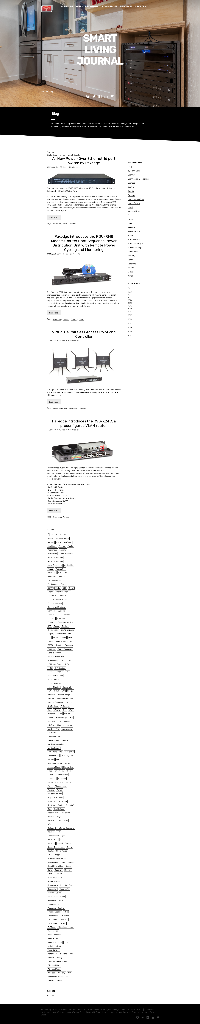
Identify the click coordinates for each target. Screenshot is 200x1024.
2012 (130, 327)
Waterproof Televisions (57, 954)
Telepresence (53, 904)
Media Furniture (54, 736)
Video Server (53, 938)
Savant (63, 839)
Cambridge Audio (55, 580)
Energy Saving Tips (64, 641)
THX (66, 912)
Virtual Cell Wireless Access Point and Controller (84, 334)
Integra (70, 691)
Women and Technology (57, 977)
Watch (130, 276)
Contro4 (51, 618)
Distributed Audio (64, 634)
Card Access (53, 584)
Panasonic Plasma (55, 782)
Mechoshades (53, 733)
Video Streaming (55, 942)
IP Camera (65, 706)
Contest (131, 183)
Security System (64, 843)
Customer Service (65, 622)
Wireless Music (54, 969)
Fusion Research (65, 649)
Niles (50, 771)
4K (65, 535)
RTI (58, 832)
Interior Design (64, 695)
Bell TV (67, 573)
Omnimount (59, 771)
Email (43, 1015)
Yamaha (51, 980)
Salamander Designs (56, 836)
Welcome (75, 6)
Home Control (53, 679)
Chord (50, 592)
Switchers (52, 900)
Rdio (49, 809)
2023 (130, 292)
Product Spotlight (135, 243)
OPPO (50, 775)
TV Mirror (64, 919)
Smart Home (53, 862)
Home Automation (136, 199)
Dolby (63, 637)
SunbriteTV (64, 889)
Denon (56, 626)
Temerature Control (56, 908)
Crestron (51, 622)
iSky (60, 714)
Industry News (134, 211)
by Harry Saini (134, 171)
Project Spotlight (135, 247)
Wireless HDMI (54, 965)
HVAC (130, 207)
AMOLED (68, 542)
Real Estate (59, 809)
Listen (130, 223)
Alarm (58, 542)
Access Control (62, 538)
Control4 (132, 187)
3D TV (58, 535)
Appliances (52, 550)
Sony (50, 870)
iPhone (57, 710)
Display (51, 634)
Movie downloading (56, 744)
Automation (61, 569)
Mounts (65, 740)
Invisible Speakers (55, 702)
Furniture (131, 195)
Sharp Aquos (61, 851)
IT (128, 215)
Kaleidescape (61, 717)
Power (65, 223)
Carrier (64, 584)
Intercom (51, 695)
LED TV (67, 721)
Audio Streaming (55, 565)
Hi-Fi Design (60, 668)
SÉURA (50, 851)
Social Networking (55, 866)
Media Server (53, 740)
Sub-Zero (68, 885)
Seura (69, 847)
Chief (71, 588)
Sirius (50, 855)
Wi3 (71, 954)
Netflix (67, 763)
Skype (57, 855)
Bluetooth (52, 576)
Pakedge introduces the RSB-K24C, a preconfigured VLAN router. (84, 423)
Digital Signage (67, 630)
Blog (51, 92)
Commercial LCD (55, 603)
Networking (57, 223)
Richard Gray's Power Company (61, 828)
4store (50, 538)
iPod (64, 710)
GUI (62, 660)
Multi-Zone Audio (55, 752)
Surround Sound (54, 893)
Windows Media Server (57, 961)
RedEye (51, 816)
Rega (59, 816)
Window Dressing (55, 957)
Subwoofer (52, 889)
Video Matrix (53, 931)
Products (126, 6)
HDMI (69, 660)
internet (51, 698)
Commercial (109, 6)
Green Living (53, 660)
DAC (49, 626)
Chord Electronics (63, 592)
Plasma (51, 790)
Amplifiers (52, 546)
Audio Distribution (55, 557)
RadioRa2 (70, 805)
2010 (130, 335)
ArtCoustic (52, 554)
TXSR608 (51, 927)
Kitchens (51, 721)
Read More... (53, 217)
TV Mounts (52, 923)
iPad (49, 710)
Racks (60, 805)
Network (131, 227)
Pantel (68, 782)
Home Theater (54, 687)
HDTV (66, 664)
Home (64, 6)
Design (65, 626)
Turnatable (52, 919)
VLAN (58, 946)
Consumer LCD (54, 615)
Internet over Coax (65, 698)
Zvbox (59, 980)
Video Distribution (65, 927)
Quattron (51, 805)
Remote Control (54, 820)
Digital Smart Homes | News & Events (63, 155)
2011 (130, 331)
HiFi (67, 672)
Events (131, 191)
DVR (70, 637)
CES (64, 588)
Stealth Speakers (55, 877)
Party (50, 786)
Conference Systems (56, 611)
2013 (130, 323)
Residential (92, 6)
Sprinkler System (55, 874)
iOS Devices (53, 706)
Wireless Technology (60, 408)
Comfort (131, 175)
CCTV (50, 588)
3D (51, 535)
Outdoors (52, 778)
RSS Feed (51, 995)
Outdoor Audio (62, 775)
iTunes (50, 717)
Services (140, 6)
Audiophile (68, 565)
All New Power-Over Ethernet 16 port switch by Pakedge (83, 160)
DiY (49, 637)
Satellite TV (53, 839)
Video (130, 272)
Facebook (69, 645)
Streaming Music (55, 885)
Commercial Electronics (138, 179)
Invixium (69, 702)
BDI (59, 573)
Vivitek (50, 946)
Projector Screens (55, 797)
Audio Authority (65, 554)
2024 (130, 288)
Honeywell (66, 687)
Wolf (69, 973)
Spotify (68, 870)
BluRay (61, 576)
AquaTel (63, 550)
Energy (81, 319)
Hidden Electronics (55, 672)
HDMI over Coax (54, 664)
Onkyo (69, 771)
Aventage (52, 573)
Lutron (69, 725)
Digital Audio (53, 630)
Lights (130, 219)
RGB (49, 824)
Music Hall (69, 752)
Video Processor (54, 935)
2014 (130, 319)
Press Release (134, 239)
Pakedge (72, 223)
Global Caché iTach (56, 656)
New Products (74, 167)
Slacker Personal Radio (57, 858)
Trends (131, 268)
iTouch (67, 714)
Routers (74, 319)
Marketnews (67, 729)
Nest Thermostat (55, 763)
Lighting (60, 725)
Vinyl (66, 942)
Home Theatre (134, 203)
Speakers (132, 264)
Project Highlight (55, 794)
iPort (71, 710)
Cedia (57, 588)
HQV (49, 691)
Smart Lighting (67, 862)
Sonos (130, 260)
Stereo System (54, 881)
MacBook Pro (53, 729)
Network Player (54, 767)
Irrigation (51, 714)
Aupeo (50, 569)
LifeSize (51, 725)
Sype (61, 900)
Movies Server (54, 748)
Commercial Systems (56, 607)
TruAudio (65, 916)
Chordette (52, 595)
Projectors (52, 801)
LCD (59, 721)
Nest (58, 759)
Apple (70, 546)
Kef (71, 717)
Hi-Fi (50, 668)
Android (62, 546)
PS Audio (63, 801)
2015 (130, 315)
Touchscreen (53, 916)
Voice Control (53, 950)
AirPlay (51, 542)
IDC (63, 691)
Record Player (53, 813)
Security (131, 255)
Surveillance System (56, 896)
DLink (55, 637)
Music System (67, 756)
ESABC (50, 645)
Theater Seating (54, 912)
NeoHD (51, 759)
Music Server (53, 756)
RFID (66, 820)
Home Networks (54, 683)
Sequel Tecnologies (56, 847)
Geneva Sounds (54, 653)
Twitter (63, 923)
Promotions (133, 251)
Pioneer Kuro (60, 786)
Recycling (66, 813)
